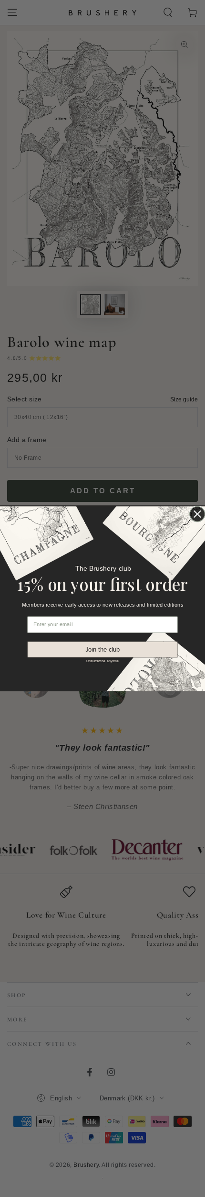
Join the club (102, 649)
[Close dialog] (197, 513)
